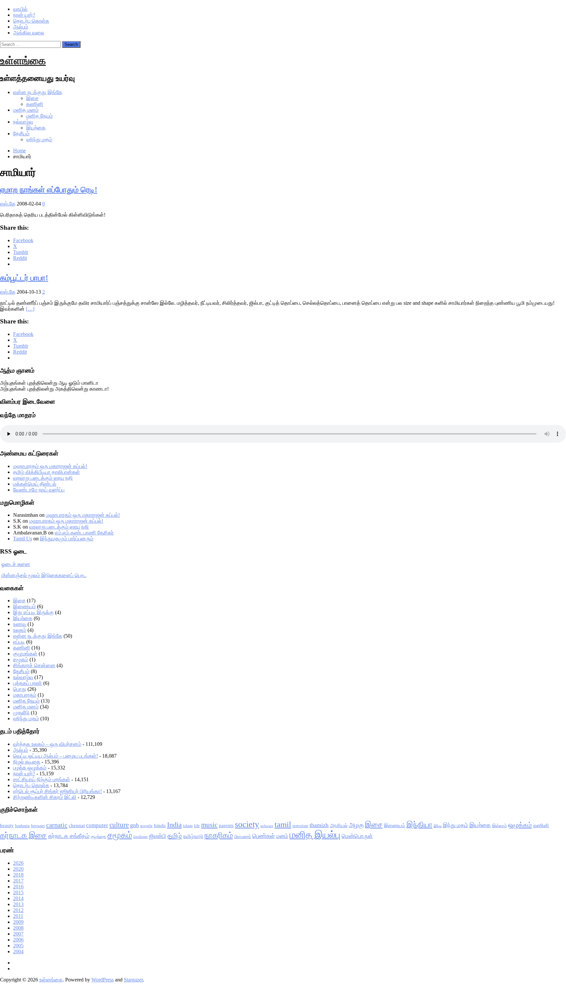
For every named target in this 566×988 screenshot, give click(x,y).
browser (38, 825)
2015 (18, 892)
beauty (7, 825)
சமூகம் (20, 659)
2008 (18, 928)
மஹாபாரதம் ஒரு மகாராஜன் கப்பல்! (50, 466)
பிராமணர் (242, 836)
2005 (18, 945)
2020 (18, 869)
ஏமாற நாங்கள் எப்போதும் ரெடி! (48, 189)
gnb (134, 825)
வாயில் (20, 9)
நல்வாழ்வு (23, 122)
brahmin (22, 825)
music (209, 825)
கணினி (34, 104)
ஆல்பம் (20, 26)
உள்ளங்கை (23, 61)
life (197, 825)
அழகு (356, 825)
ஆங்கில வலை (28, 32)
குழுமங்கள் (25, 653)
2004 (18, 951)
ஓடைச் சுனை (15, 564)
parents (226, 825)
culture (119, 825)
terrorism (300, 825)
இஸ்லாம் (499, 825)
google (146, 825)
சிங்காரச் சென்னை (34, 665)
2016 (18, 886)
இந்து (438, 826)
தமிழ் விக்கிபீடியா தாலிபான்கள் (46, 472)
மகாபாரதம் (24, 695)
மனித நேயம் (39, 116)
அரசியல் (339, 825)
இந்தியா (419, 825)
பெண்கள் (263, 836)
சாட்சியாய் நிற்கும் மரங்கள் (41, 779)
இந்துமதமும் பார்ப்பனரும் (66, 538)
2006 (18, 939)
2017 (18, 880)
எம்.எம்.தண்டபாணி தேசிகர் (84, 532)
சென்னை (140, 837)
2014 (18, 898)
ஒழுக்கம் (520, 824)
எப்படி (19, 642)
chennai (77, 825)
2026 (18, 863)
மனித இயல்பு (315, 834)
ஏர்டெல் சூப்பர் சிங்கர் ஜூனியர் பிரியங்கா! (57, 791)
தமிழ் (174, 835)
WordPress (102, 979)
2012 (18, 910)
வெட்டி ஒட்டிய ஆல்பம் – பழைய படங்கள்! (55, 756)
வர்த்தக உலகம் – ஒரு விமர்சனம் (47, 744)
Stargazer (133, 979)
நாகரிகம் (218, 835)
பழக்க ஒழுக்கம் (30, 767)
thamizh (319, 825)
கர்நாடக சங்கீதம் (68, 836)
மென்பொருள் (357, 836)
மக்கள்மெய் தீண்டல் (34, 484)
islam (188, 825)
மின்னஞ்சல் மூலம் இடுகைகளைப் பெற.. (43, 575)
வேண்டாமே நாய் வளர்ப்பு (39, 490)
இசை (32, 98)
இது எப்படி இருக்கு (33, 612)
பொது (19, 689)
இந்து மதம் (455, 825)
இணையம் (24, 606)
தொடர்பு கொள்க (31, 21)
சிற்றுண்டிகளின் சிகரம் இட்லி (44, 797)
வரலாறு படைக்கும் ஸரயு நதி (43, 478)
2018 (18, 875)
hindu (160, 825)
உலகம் (19, 630)
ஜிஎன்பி (157, 836)
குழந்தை (98, 836)
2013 (18, 904)
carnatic (56, 824)
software (266, 826)
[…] (30, 309)
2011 (18, 916)
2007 (18, 934)
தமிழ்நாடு (193, 836)
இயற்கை (36, 127)
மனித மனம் (26, 110)
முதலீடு (21, 712)
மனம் (282, 836)
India (174, 825)
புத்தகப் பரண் (27, 683)
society (247, 824)
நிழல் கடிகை (26, 762)
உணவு (19, 624)
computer (97, 825)
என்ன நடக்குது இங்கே (37, 92)
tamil (282, 824)
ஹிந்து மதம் (39, 139)
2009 (18, 922)
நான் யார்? (24, 15)
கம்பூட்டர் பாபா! (24, 278)
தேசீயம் (21, 133)
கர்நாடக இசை (23, 835)
